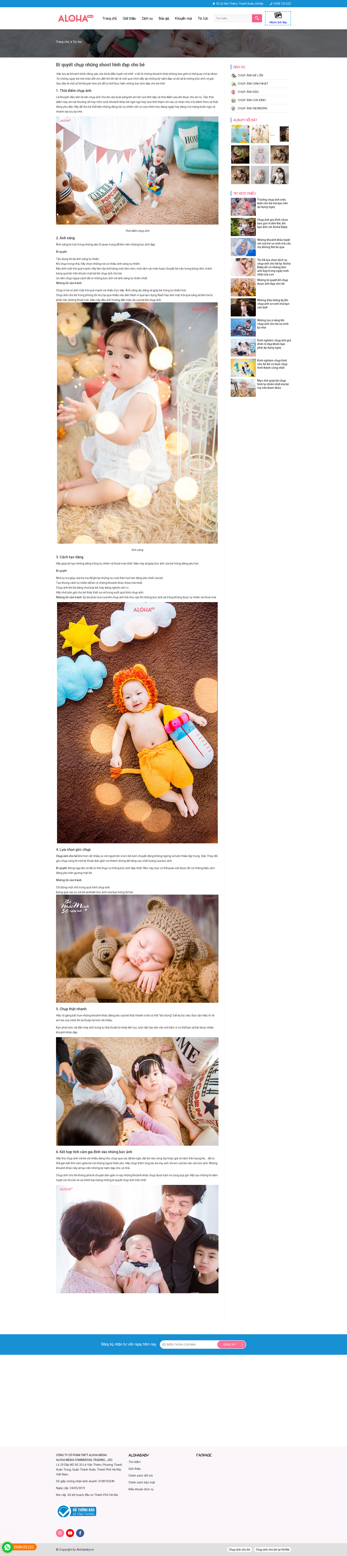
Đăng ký (229, 1344)
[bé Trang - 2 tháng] (279, 142)
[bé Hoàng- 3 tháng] (279, 163)
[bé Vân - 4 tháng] (240, 183)
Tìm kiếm (135, 1462)
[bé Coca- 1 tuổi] (240, 142)
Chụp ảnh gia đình (252, 100)
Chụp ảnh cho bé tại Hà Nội (272, 1549)
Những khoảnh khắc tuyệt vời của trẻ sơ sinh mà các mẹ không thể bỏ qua (274, 243)
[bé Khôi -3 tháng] (240, 163)
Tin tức (203, 18)
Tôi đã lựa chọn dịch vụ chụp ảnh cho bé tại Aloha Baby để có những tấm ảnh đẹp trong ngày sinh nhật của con (274, 267)
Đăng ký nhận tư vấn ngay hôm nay (128, 1344)
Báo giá (164, 18)
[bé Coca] (260, 163)
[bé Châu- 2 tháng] (260, 183)
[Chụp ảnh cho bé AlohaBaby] (75, 20)
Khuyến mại (183, 18)
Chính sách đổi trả (141, 1475)
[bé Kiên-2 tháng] (279, 183)
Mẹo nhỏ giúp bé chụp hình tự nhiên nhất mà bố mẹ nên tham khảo (273, 384)
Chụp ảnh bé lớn (250, 75)
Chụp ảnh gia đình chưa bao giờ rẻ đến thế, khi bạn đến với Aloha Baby (272, 223)
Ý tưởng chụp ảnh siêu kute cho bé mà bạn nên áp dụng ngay (272, 203)
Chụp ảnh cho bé (239, 1549)
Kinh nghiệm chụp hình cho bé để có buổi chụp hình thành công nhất (272, 364)
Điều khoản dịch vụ (141, 1489)
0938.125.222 (282, 3)
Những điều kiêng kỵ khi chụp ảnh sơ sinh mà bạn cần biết (273, 304)
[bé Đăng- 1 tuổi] (260, 142)
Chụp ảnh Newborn (252, 108)
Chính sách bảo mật (142, 1482)
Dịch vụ (147, 18)
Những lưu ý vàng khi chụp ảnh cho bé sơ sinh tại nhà (273, 324)
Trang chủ (109, 18)
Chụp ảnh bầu (248, 92)
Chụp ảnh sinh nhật (253, 83)
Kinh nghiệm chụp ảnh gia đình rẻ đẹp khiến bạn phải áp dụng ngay (274, 344)
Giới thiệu (129, 18)
